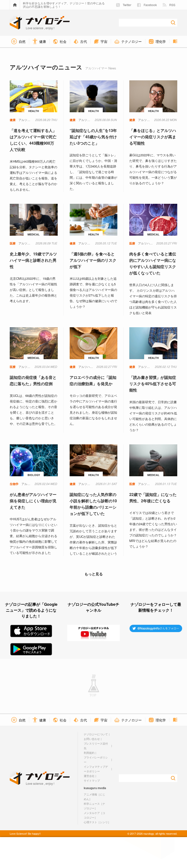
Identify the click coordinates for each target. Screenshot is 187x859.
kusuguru (90, 788)
